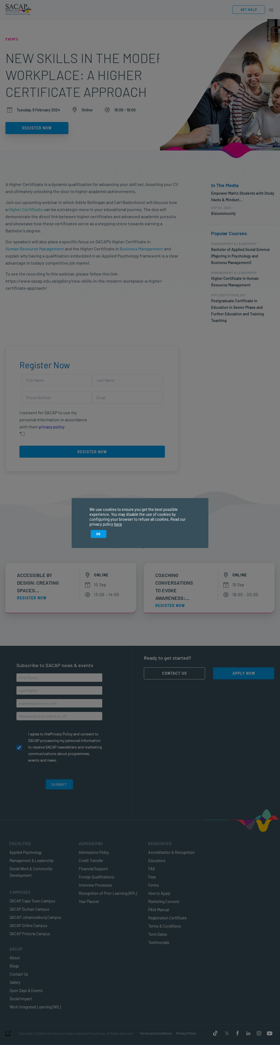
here (118, 524)
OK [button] (98, 534)
